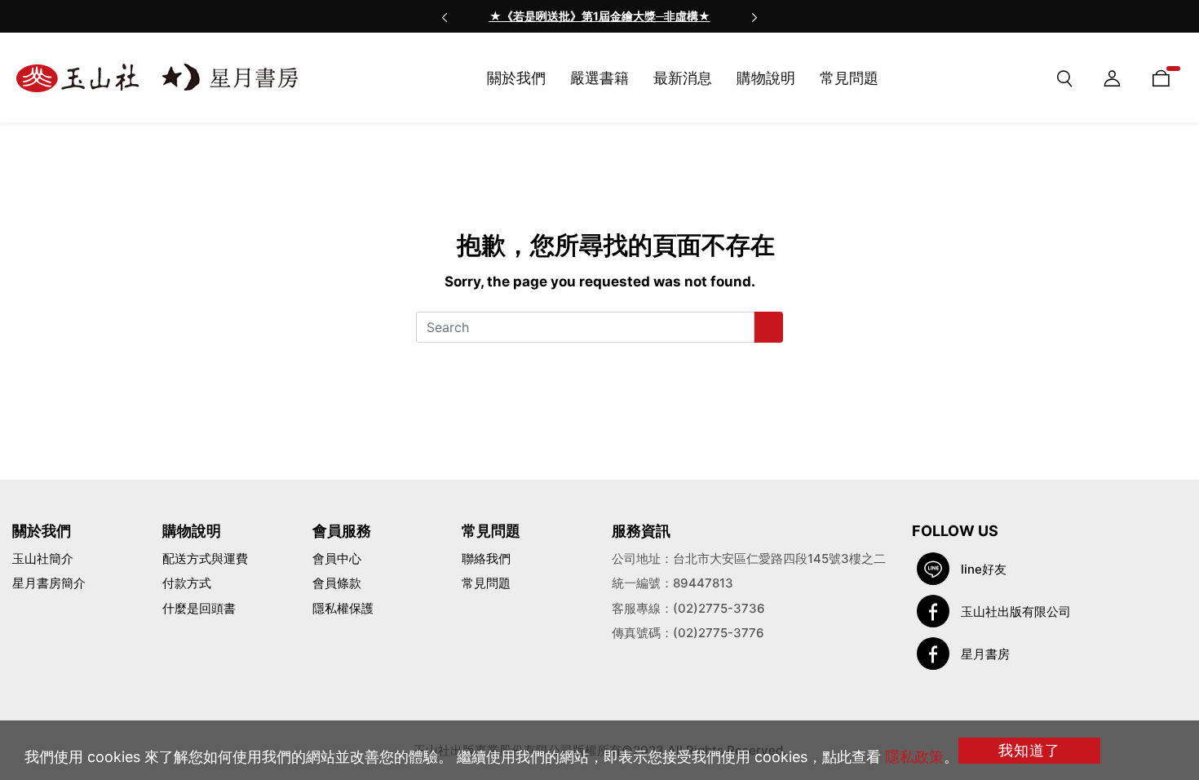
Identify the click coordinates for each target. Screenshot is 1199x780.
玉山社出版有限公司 (1016, 611)
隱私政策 (914, 756)
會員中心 (336, 558)
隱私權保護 (343, 608)
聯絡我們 (486, 558)
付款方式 (186, 583)
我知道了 (1029, 750)
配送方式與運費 (205, 558)
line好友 (984, 569)
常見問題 (486, 583)
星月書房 (985, 654)
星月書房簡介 (49, 583)
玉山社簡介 (42, 558)
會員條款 (336, 583)
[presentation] (444, 16)
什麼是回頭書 (199, 608)
